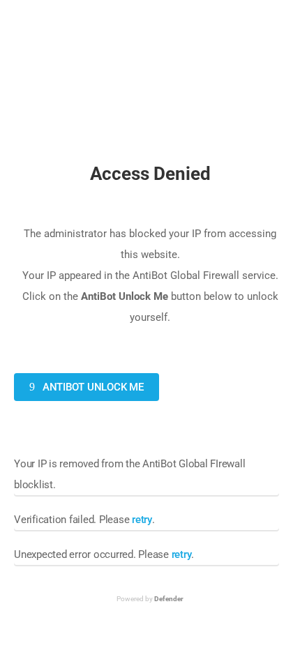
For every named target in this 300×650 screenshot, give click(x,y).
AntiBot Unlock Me (92, 387)
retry (142, 519)
